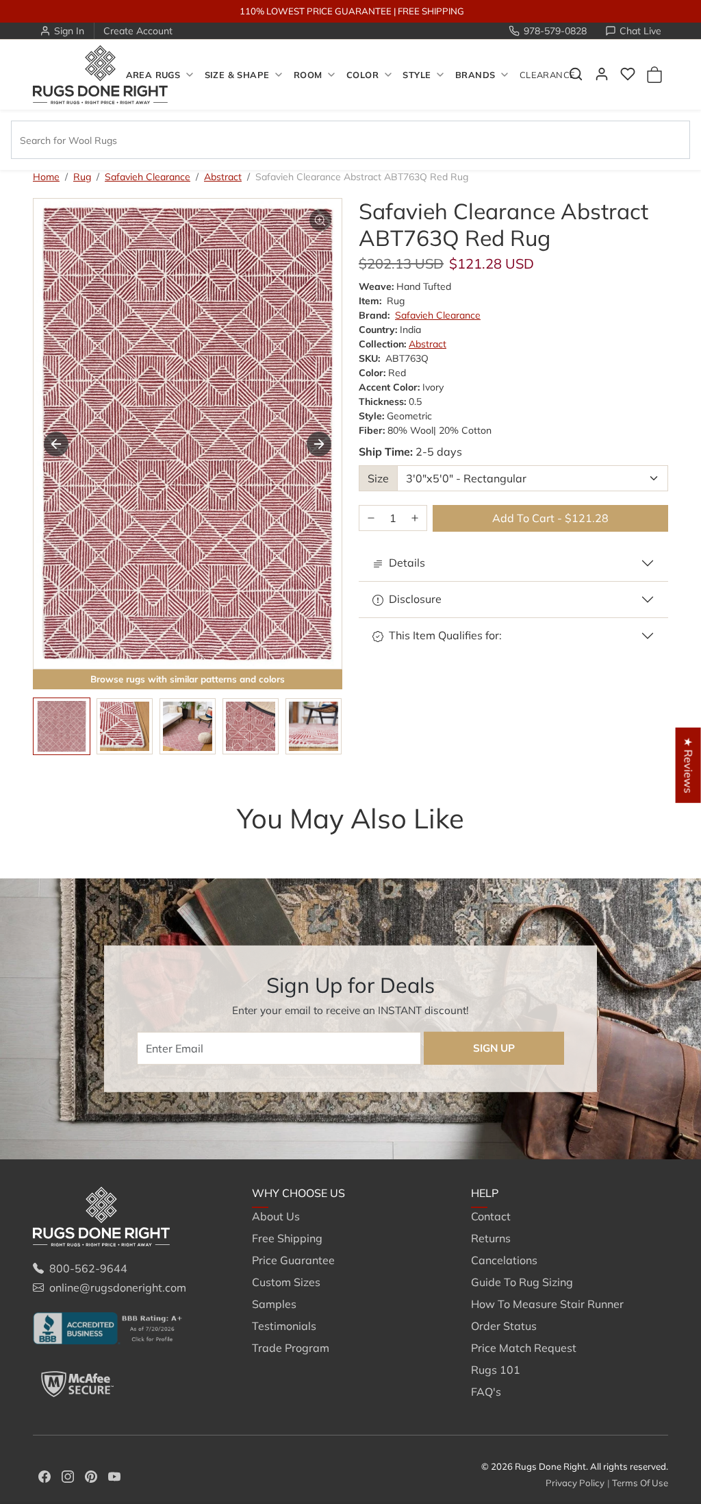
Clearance (547, 74)
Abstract (223, 177)
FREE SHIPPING (431, 10)
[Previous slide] (53, 845)
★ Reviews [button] (689, 765)
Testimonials (284, 1326)
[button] (628, 74)
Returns (491, 1238)
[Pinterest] (91, 1475)
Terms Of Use (640, 1482)
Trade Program (290, 1348)
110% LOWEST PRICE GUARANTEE (316, 10)
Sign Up (494, 1048)
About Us (276, 1216)
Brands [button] (475, 74)
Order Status (504, 1326)
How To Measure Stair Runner (547, 1304)
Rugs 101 (495, 1370)
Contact (491, 1216)
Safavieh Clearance (147, 177)
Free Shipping (287, 1238)
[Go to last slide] (56, 444)
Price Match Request (523, 1348)
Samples (274, 1304)
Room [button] (308, 74)
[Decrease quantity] (371, 518)
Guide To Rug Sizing (522, 1282)
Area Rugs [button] (153, 74)
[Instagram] (67, 1475)
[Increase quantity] (415, 518)
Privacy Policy (575, 1482)
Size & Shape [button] (237, 74)
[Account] (602, 74)
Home (46, 177)
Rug (82, 177)
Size (378, 478)
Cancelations (504, 1260)
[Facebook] (44, 1475)
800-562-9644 (88, 1268)
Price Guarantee (293, 1260)
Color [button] (362, 74)
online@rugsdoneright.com (117, 1287)
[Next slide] (319, 444)
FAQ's (486, 1391)
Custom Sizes (286, 1282)
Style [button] (417, 74)
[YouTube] (114, 1475)
